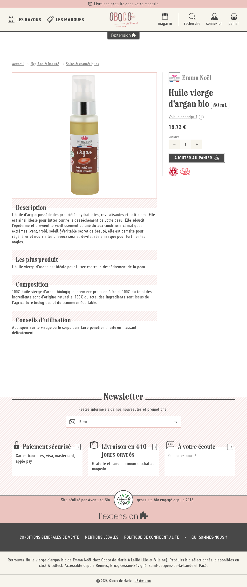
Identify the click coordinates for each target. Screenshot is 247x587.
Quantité (174, 137)
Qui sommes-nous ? (209, 537)
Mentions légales (101, 537)
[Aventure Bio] (123, 499)
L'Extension (143, 580)
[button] (192, 19)
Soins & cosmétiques (82, 64)
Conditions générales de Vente (49, 537)
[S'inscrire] (172, 422)
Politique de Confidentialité (151, 537)
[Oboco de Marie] (123, 19)
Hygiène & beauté (45, 64)
